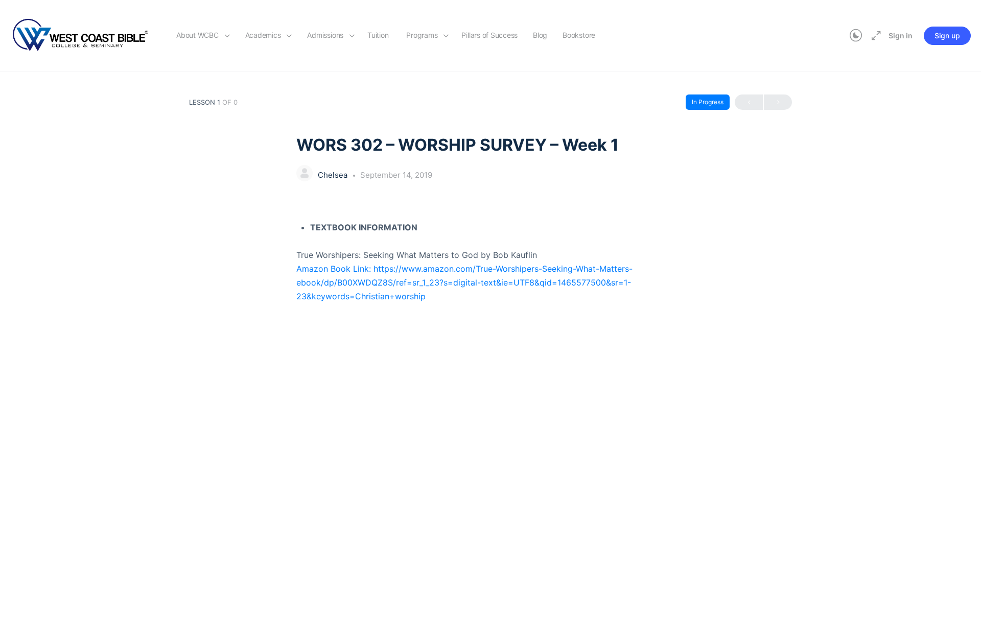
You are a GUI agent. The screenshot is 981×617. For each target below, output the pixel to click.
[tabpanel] (490, 262)
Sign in (901, 35)
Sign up (947, 35)
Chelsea (333, 175)
